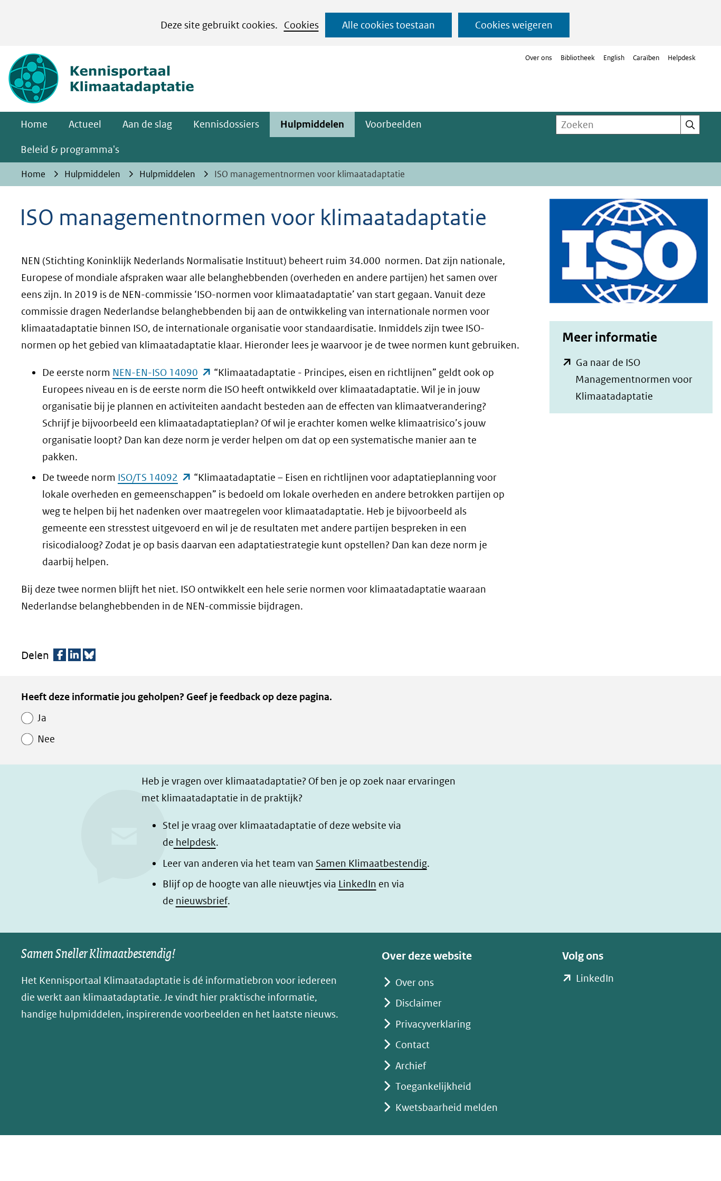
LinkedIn (357, 884)
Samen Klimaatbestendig (371, 863)
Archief (410, 1066)
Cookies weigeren (514, 25)
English (613, 57)
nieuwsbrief (201, 901)
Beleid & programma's (70, 149)
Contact (412, 1045)
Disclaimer (418, 1003)
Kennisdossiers (226, 124)
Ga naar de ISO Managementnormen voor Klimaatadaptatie (633, 380)
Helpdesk (682, 57)
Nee (46, 739)
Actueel (85, 124)
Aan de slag (147, 124)
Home (34, 124)
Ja (41, 718)
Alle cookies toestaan (388, 25)
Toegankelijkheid (433, 1086)
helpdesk (195, 842)
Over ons (538, 57)
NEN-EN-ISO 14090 (162, 372)
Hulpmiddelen (312, 124)
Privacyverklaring (433, 1024)
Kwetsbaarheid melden (446, 1107)
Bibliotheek (578, 57)
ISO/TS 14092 (155, 477)
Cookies (301, 25)
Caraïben (646, 57)
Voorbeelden (393, 124)
